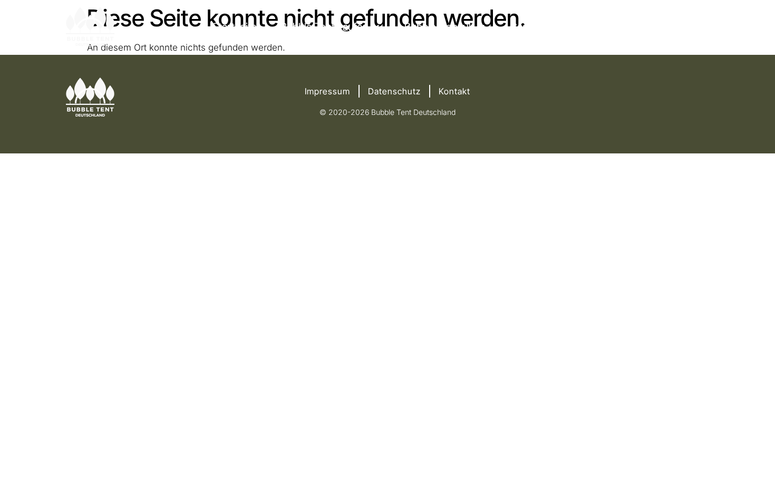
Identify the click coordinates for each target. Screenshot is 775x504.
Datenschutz (394, 91)
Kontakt (454, 91)
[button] (330, 27)
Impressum (327, 91)
